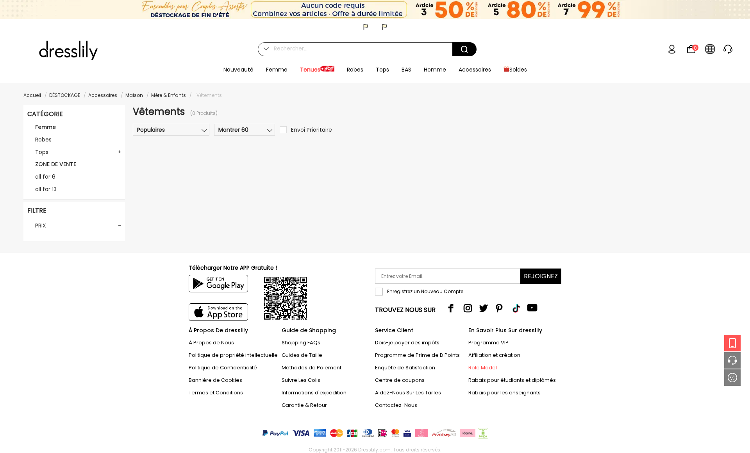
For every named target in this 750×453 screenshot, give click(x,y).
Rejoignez (541, 276)
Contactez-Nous (396, 405)
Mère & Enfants (168, 95)
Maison (134, 95)
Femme (45, 127)
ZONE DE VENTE (55, 164)
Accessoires (102, 95)
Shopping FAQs (301, 342)
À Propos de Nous (211, 342)
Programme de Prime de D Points (417, 355)
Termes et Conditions (216, 392)
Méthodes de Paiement (311, 367)
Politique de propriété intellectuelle (233, 355)
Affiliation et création (494, 355)
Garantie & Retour (304, 405)
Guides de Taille (302, 355)
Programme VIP (488, 342)
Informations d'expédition (314, 392)
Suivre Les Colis (301, 380)
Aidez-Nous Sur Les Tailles (408, 392)
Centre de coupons (400, 380)
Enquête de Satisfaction (405, 367)
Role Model (482, 367)
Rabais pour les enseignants (504, 392)
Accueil (32, 95)
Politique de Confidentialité (223, 367)
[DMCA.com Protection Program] (482, 434)
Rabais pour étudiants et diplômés (512, 380)
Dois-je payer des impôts (407, 342)
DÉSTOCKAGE (64, 95)
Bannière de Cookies (215, 380)
